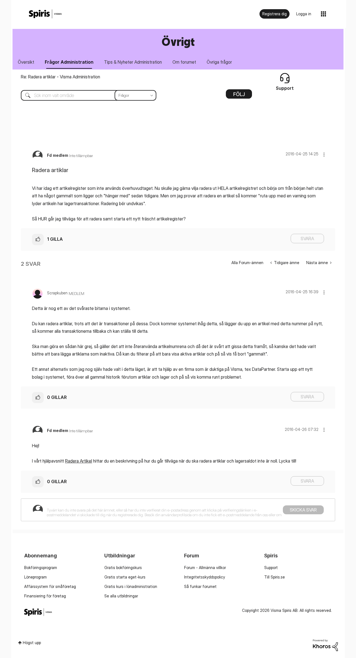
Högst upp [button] (32, 642)
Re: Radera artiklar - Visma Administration (60, 77)
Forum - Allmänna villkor (205, 567)
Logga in (303, 13)
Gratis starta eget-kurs (124, 577)
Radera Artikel (78, 461)
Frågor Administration (69, 62)
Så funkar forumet (200, 586)
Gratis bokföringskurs (123, 567)
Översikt (26, 62)
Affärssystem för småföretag (50, 586)
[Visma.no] (45, 14)
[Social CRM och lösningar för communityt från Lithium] (325, 644)
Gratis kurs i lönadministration (130, 586)
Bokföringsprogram (40, 567)
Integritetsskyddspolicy (204, 577)
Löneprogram (35, 577)
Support (271, 567)
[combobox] (84, 95)
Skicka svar (303, 510)
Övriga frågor (219, 62)
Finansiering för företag (45, 596)
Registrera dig (274, 13)
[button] (324, 154)
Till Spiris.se (274, 577)
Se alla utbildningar (121, 596)
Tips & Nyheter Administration (133, 62)
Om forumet (184, 62)
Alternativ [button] (239, 96)
